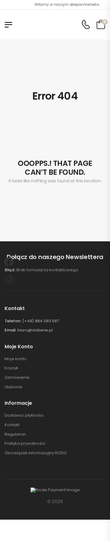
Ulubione (13, 387)
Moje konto (16, 358)
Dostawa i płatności (24, 415)
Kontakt (12, 424)
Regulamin (15, 434)
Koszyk (11, 368)
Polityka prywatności (25, 443)
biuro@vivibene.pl (35, 330)
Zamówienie (17, 377)
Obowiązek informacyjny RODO (36, 453)
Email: (10, 330)
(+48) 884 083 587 (40, 321)
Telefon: (13, 321)
